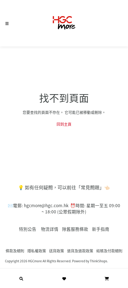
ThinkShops (98, 261)
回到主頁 (64, 124)
